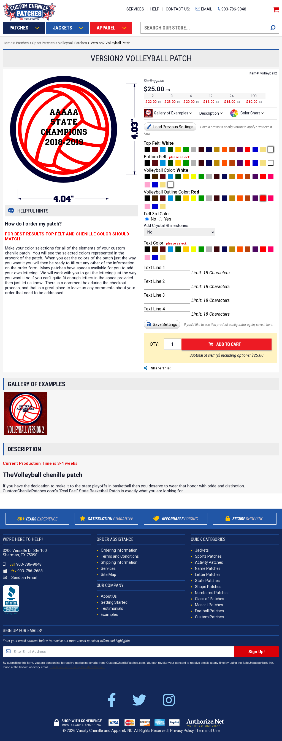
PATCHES (18, 28)
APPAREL (106, 28)
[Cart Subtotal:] (275, 9)
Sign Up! (256, 651)
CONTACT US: (178, 9)
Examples (109, 614)
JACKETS (62, 28)
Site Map (108, 574)
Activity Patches (209, 562)
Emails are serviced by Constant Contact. (77, 667)
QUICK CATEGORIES (208, 539)
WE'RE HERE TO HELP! (23, 539)
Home (7, 43)
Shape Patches (208, 586)
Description (24, 449)
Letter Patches (208, 574)
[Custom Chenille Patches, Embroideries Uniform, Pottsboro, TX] (11, 600)
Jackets (202, 550)
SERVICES (135, 9)
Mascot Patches (209, 605)
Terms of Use (208, 730)
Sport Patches (43, 43)
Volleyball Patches (72, 43)
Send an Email (23, 577)
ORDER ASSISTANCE (115, 539)
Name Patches (208, 568)
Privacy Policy (182, 730)
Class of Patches (209, 599)
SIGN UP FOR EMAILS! (22, 630)
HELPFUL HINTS (32, 211)
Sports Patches (208, 556)
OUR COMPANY (110, 585)
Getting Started (114, 602)
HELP (154, 9)
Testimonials (112, 608)
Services (108, 568)
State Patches (207, 580)
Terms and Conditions (120, 556)
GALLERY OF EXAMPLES (36, 384)
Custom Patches (209, 617)
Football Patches (209, 611)
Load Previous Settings (173, 127)
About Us (109, 596)
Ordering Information (119, 550)
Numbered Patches (212, 592)
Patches (22, 43)
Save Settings (164, 324)
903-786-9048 (233, 9)
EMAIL (206, 9)
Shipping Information (119, 562)
